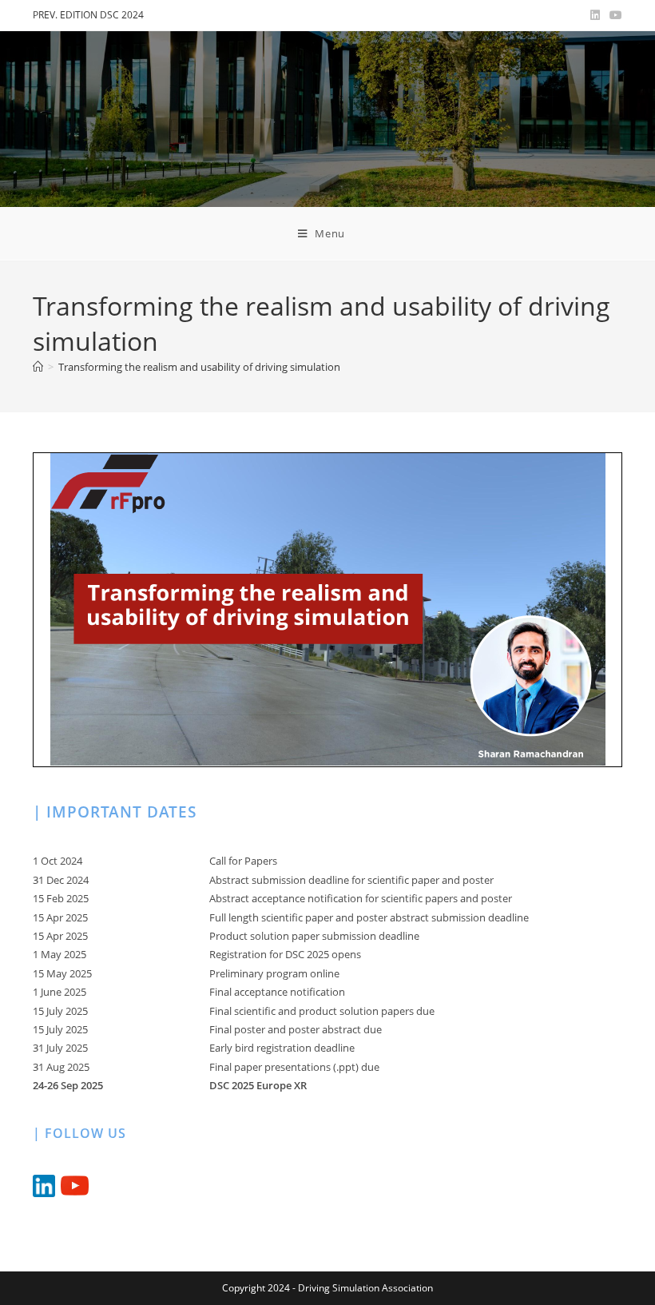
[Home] (38, 367)
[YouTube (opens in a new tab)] (613, 15)
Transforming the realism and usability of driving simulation (199, 367)
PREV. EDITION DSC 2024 (88, 15)
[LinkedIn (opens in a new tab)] (595, 15)
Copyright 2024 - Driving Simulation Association (327, 1288)
